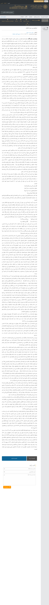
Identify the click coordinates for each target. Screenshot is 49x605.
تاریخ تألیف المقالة (16, 34)
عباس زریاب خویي (29, 32)
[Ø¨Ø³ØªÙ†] (47, 28)
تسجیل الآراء (6, 487)
